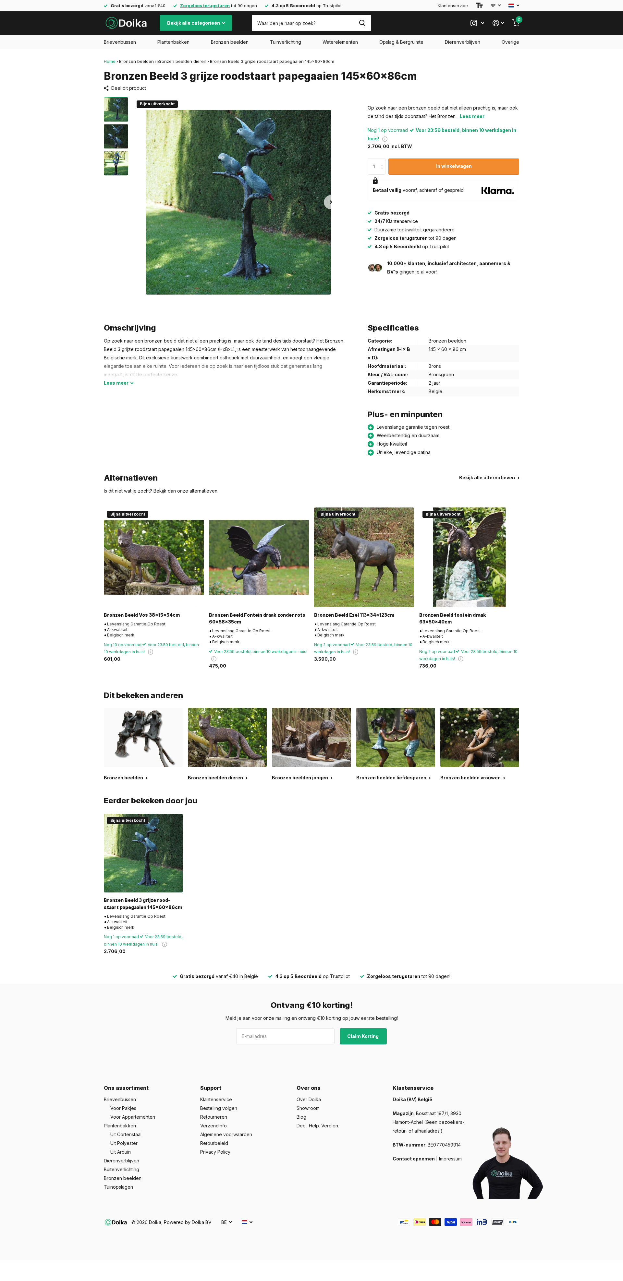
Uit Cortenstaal (125, 1134)
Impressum (450, 1158)
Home (110, 61)
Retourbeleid (214, 1143)
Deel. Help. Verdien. (318, 1125)
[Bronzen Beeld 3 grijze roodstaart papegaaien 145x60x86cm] (143, 853)
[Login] (498, 23)
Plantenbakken (173, 42)
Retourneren (213, 1117)
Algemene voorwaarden (226, 1134)
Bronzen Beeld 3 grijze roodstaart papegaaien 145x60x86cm (143, 903)
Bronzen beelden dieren (181, 61)
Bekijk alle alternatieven (487, 477)
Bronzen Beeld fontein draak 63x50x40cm (452, 618)
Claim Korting (363, 1036)
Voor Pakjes (123, 1108)
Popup (384, 138)
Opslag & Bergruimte (401, 42)
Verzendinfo (213, 1125)
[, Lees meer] (477, 23)
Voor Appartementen (132, 1117)
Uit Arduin (120, 1152)
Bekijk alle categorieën (194, 23)
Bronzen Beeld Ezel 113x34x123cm (354, 615)
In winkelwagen (454, 166)
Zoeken (362, 23)
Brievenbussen (120, 42)
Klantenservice (453, 5)
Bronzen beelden (230, 42)
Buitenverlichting (121, 1169)
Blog (301, 1117)
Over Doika (309, 1099)
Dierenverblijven (462, 42)
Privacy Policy (215, 1152)
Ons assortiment (126, 1088)
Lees (116, 383)
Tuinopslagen (118, 1187)
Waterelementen (340, 42)
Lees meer (472, 116)
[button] (331, 202)
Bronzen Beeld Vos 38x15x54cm (142, 615)
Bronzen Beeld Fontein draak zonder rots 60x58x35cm (257, 618)
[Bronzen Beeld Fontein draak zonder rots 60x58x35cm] (259, 557)
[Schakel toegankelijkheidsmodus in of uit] (479, 5)
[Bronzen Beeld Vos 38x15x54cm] (154, 557)
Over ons (309, 1088)
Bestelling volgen (218, 1108)
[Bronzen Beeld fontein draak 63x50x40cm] (469, 557)
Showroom (308, 1108)
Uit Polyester (124, 1143)
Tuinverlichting (285, 42)
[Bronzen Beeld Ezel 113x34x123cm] (364, 557)
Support (210, 1088)
